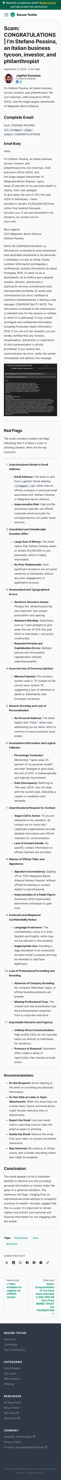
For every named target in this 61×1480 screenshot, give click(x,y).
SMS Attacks (12, 1378)
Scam (35, 1238)
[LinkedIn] (17, 82)
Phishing (9, 1384)
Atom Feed (10, 1418)
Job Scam (10, 1373)
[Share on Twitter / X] (6, 1262)
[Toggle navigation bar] (6, 14)
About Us (9, 1339)
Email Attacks (21, 1238)
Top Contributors (14, 1349)
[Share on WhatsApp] (20, 1262)
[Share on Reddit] (34, 1262)
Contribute (10, 1344)
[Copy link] (47, 1262)
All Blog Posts (12, 1402)
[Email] (21, 82)
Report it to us (48, 2)
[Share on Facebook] (27, 1262)
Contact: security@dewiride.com (24, 1447)
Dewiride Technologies (18, 1436)
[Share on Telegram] (41, 1262)
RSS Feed (9, 1413)
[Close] (58, 5)
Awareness (11, 1244)
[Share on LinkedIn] (13, 1262)
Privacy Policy (12, 1442)
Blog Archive (12, 1407)
